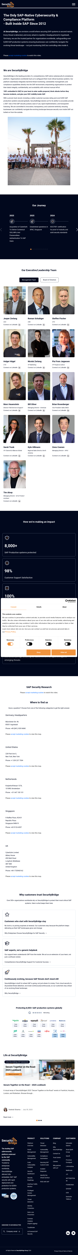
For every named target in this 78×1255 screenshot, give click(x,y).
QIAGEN (68, 1189)
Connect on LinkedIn (10, 325)
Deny (38, 652)
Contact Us (56, 1153)
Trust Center (57, 1157)
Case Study (15, 1025)
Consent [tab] (13, 607)
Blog (54, 1143)
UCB (67, 1192)
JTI (67, 1174)
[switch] (29, 644)
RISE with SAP (44, 1181)
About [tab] (64, 607)
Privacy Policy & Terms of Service (63, 1251)
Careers (55, 1161)
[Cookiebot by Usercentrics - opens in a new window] (67, 601)
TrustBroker (31, 1227)
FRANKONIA (70, 1185)
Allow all (64, 652)
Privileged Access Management (31, 1193)
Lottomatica (70, 1166)
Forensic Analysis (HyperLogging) (32, 1221)
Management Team (29, 280)
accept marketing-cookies (18, 55)
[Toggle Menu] (73, 3)
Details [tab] (39, 607)
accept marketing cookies (20, 734)
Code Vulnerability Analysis (31, 1165)
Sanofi (68, 1156)
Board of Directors (49, 280)
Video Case (55, 1035)
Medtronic (69, 1170)
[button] (30, 249)
